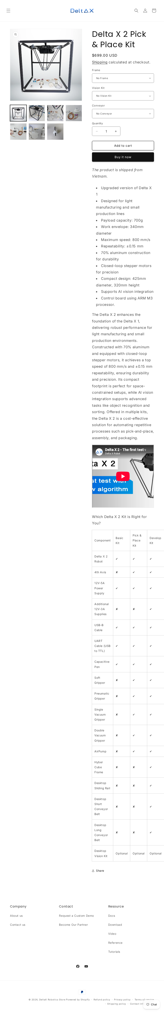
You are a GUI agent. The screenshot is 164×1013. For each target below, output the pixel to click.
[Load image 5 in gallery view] (74, 113)
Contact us (17, 924)
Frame (96, 70)
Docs (111, 915)
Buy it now (123, 157)
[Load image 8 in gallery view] (55, 131)
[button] (8, 10)
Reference (115, 942)
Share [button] (100, 870)
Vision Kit (98, 87)
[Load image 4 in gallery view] (55, 113)
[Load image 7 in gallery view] (37, 131)
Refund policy (102, 999)
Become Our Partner (73, 924)
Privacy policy (122, 999)
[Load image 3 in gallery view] (37, 113)
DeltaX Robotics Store (52, 999)
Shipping (100, 62)
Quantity (97, 123)
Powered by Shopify (78, 999)
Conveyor (98, 105)
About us (16, 915)
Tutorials (114, 951)
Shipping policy (116, 1003)
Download (115, 924)
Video (112, 933)
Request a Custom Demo (76, 915)
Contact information (142, 1003)
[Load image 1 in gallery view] (18, 113)
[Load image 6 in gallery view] (18, 131)
